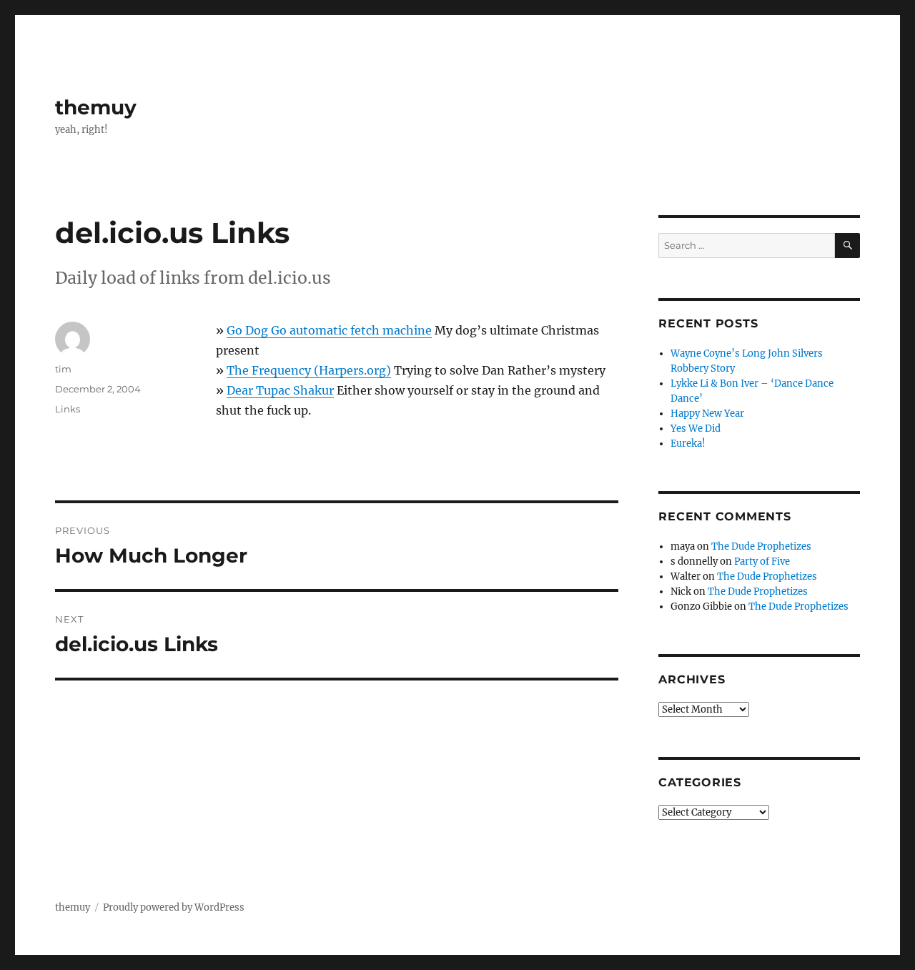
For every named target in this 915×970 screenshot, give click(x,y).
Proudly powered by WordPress (173, 907)
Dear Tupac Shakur (280, 390)
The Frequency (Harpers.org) (309, 370)
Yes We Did (696, 428)
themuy (96, 107)
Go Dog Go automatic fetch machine (329, 330)
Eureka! (688, 443)
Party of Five (762, 561)
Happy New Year (707, 413)
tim (63, 369)
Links (67, 409)
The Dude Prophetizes (761, 546)
